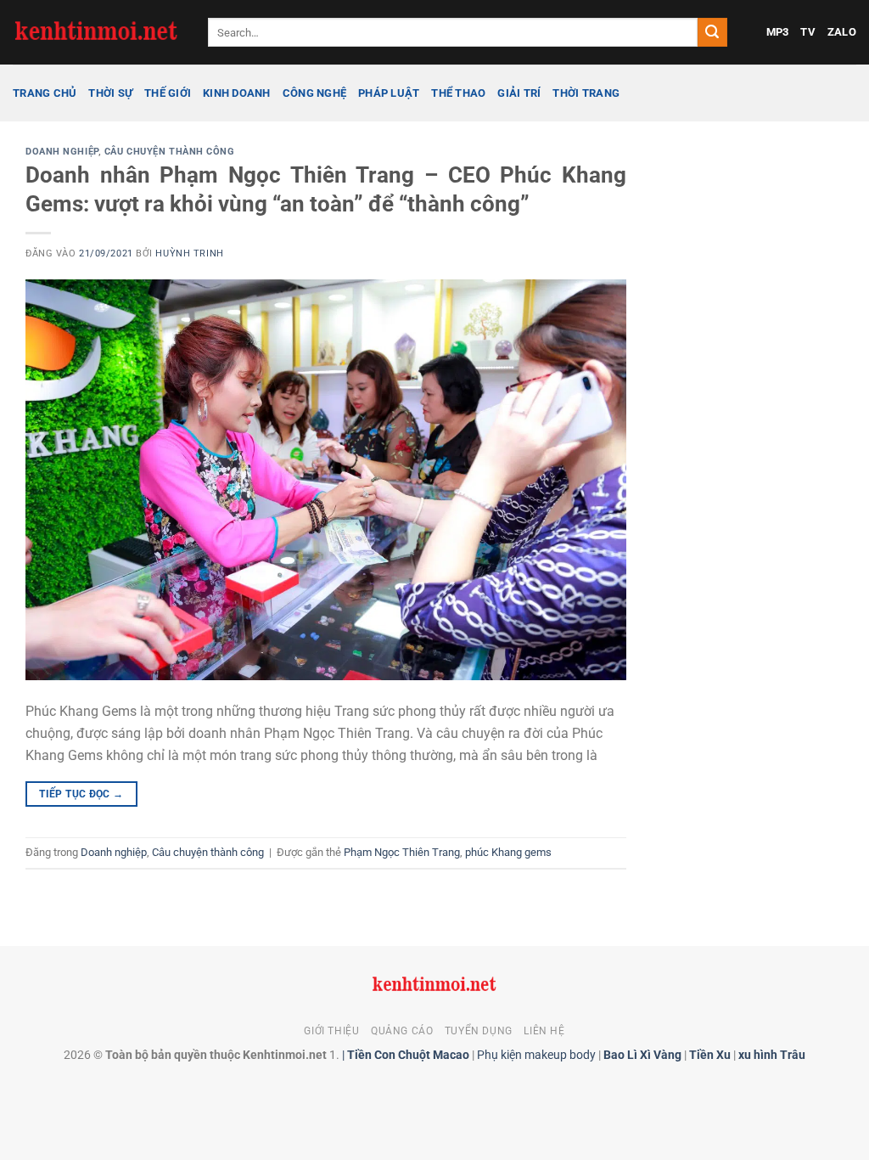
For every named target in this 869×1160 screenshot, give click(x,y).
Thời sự (110, 93)
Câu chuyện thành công (169, 151)
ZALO (841, 31)
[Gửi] (712, 32)
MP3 (777, 31)
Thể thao (458, 93)
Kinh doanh (237, 93)
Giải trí (519, 93)
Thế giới (167, 93)
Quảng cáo (402, 1031)
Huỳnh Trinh (189, 253)
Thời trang (586, 93)
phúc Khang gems (508, 852)
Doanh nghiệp (61, 151)
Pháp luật (388, 93)
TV (808, 31)
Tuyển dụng (479, 1031)
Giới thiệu (331, 1031)
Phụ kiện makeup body (536, 1055)
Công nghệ (314, 93)
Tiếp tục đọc (81, 794)
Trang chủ (44, 93)
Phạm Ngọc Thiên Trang (402, 852)
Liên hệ (544, 1031)
